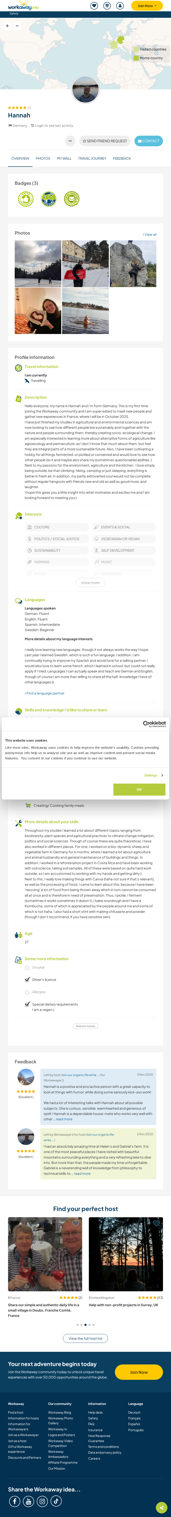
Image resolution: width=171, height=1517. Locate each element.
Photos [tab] (43, 158)
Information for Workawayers (19, 1426)
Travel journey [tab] (92, 158)
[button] (77, 1325)
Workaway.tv (57, 1429)
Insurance (95, 1430)
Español (134, 1424)
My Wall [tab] (64, 158)
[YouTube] (28, 1501)
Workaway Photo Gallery (60, 1420)
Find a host (15, 1412)
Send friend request (106, 141)
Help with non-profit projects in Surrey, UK (123, 1305)
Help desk (95, 1412)
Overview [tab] (20, 158)
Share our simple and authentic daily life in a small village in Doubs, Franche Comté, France (43, 1310)
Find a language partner (45, 693)
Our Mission (56, 1468)
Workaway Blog (59, 1412)
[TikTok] (56, 1501)
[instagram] (42, 1501)
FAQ (91, 1424)
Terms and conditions (103, 1447)
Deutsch (134, 1412)
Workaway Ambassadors (58, 1453)
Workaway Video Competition (60, 1443)
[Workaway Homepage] (23, 4)
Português (136, 1430)
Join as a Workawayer (23, 1435)
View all (150, 234)
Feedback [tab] (122, 158)
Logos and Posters (61, 1435)
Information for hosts (23, 1418)
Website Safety (86, 1026)
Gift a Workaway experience (20, 1449)
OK (139, 789)
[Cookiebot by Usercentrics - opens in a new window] (146, 724)
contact (150, 141)
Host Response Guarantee (99, 1438)
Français (134, 1418)
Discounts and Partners (24, 1457)
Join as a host (17, 1441)
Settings (150, 775)
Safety (14, 13)
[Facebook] (14, 1501)
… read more (62, 1119)
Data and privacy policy (105, 1452)
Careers (94, 1458)
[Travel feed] (107, 5)
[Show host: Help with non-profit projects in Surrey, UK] (126, 1254)
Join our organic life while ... (80, 1075)
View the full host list (85, 1338)
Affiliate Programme (63, 1462)
